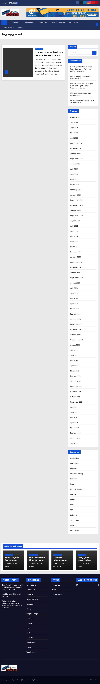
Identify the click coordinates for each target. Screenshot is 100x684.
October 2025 (75, 153)
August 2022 (75, 345)
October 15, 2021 (42, 59)
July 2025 (74, 169)
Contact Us (55, 585)
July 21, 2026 (60, 563)
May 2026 (74, 133)
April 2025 (74, 179)
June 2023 (74, 293)
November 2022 (76, 329)
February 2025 (75, 190)
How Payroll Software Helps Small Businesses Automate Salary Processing (81, 69)
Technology (15, 22)
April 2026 (74, 138)
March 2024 (75, 247)
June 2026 (74, 128)
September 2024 (76, 216)
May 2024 (74, 236)
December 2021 (76, 386)
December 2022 (76, 324)
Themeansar (38, 680)
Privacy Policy (56, 595)
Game (72, 484)
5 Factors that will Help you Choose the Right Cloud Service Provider (49, 55)
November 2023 (76, 267)
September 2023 (76, 278)
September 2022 (76, 340)
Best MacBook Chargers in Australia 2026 (37, 560)
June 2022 (74, 355)
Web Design (9, 27)
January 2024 (75, 257)
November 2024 (76, 205)
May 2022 (74, 361)
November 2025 (76, 148)
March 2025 (74, 185)
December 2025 (76, 143)
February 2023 (75, 314)
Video (72, 525)
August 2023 (75, 283)
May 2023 (74, 298)
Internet (43, 22)
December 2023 (76, 262)
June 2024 (74, 231)
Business (73, 468)
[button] (93, 25)
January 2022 (75, 381)
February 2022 (75, 376)
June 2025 (74, 174)
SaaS (20, 27)
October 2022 (75, 335)
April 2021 (74, 423)
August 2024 (75, 221)
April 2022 (74, 366)
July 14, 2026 (84, 563)
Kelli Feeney (56, 59)
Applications (74, 458)
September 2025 (76, 159)
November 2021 (76, 392)
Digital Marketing (76, 474)
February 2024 (76, 252)
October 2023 (75, 273)
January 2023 (75, 319)
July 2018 (74, 443)
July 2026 (74, 122)
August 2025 (75, 164)
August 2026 (75, 117)
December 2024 (76, 200)
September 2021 (76, 402)
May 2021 (74, 417)
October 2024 (75, 210)
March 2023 (74, 309)
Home (53, 590)
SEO (72, 510)
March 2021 (74, 428)
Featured (73, 479)
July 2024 (74, 226)
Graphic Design (58, 22)
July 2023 (74, 288)
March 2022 (74, 371)
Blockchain (30, 22)
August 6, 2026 (37, 563)
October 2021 (75, 397)
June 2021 (74, 412)
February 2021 (75, 433)
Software (73, 22)
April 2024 (74, 241)
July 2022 (74, 350)
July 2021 (74, 407)
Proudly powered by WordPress (11, 680)
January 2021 (75, 438)
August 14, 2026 (12, 563)
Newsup (29, 680)
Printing (73, 499)
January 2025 (75, 195)
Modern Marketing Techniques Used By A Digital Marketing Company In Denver (81, 86)
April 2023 (74, 304)
